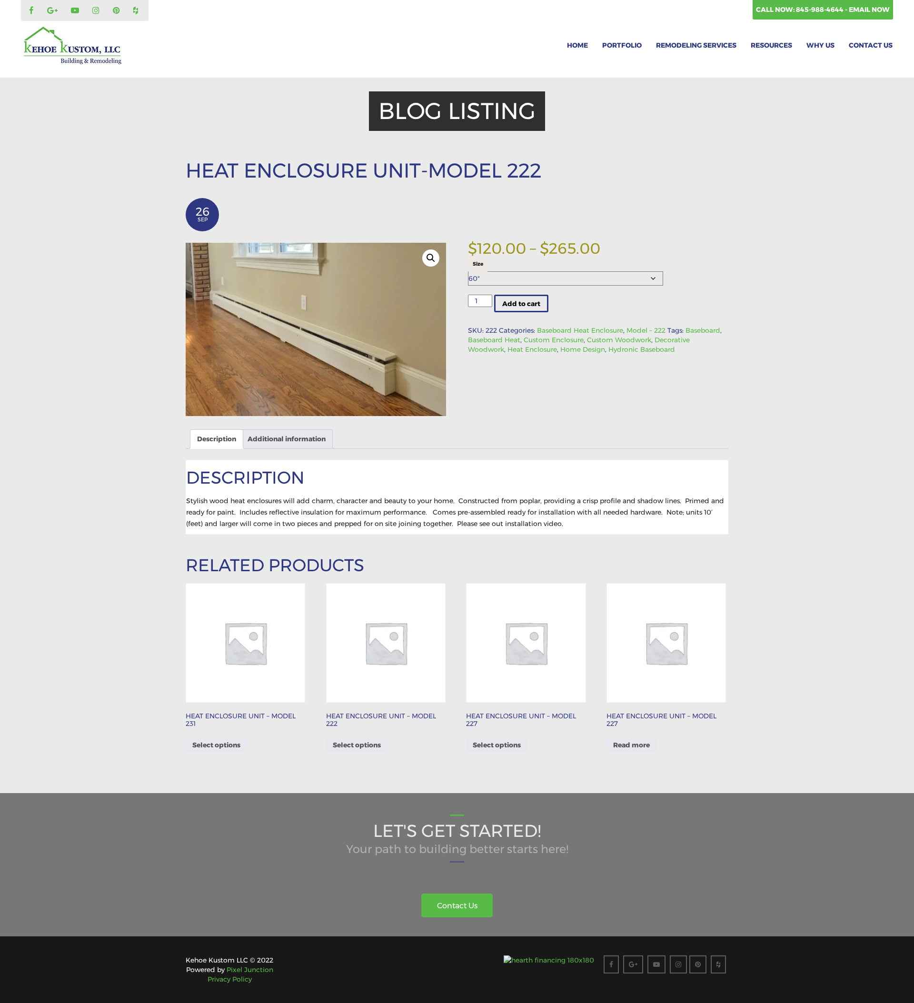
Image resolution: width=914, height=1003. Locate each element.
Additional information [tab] (287, 439)
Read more (631, 745)
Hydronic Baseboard (641, 349)
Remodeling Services (696, 45)
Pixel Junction (250, 969)
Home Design (582, 349)
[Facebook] (32, 11)
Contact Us (871, 45)
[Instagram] (97, 11)
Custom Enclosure (554, 340)
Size (478, 264)
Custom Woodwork (619, 340)
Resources (771, 45)
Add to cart (521, 303)
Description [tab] (216, 439)
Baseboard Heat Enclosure (580, 330)
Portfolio (622, 45)
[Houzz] (137, 11)
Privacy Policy (230, 979)
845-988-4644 (820, 9)
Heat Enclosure (532, 349)
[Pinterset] (117, 11)
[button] (430, 258)
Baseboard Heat (494, 340)
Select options (216, 745)
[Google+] (53, 11)
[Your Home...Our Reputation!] (72, 45)
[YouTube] (76, 11)
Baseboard (703, 330)
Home (577, 45)
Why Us (820, 45)
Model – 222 (646, 330)
